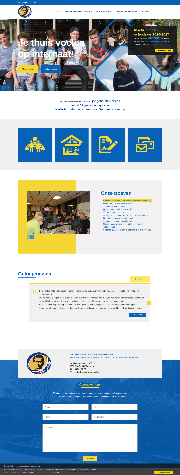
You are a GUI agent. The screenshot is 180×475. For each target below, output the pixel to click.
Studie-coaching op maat (114, 206)
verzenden (90, 459)
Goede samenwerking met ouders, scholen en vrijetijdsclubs (123, 225)
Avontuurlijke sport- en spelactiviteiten (119, 221)
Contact (146, 11)
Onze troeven (28, 72)
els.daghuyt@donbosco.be (28, 3)
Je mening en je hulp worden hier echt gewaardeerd (125, 215)
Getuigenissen (51, 72)
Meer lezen (137, 315)
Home (57, 11)
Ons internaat (102, 11)
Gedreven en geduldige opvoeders (118, 209)
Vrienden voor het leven (113, 212)
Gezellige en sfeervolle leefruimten (118, 218)
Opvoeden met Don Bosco (77, 11)
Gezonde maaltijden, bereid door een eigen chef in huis (127, 230)
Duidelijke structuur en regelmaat (117, 203)
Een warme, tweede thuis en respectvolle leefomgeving (127, 200)
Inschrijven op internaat (126, 11)
